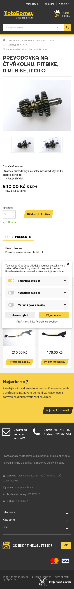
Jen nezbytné (20, 315)
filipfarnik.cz (12, 579)
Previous (7, 337)
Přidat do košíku (38, 214)
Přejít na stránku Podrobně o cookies (37, 321)
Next (67, 337)
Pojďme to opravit (58, 410)
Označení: (8, 166)
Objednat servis (60, 582)
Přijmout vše (53, 315)
